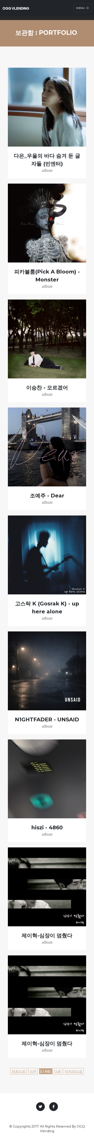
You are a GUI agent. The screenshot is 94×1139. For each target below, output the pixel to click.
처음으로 (19, 1071)
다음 (57, 1071)
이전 (33, 1071)
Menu (80, 7)
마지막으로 (73, 1071)
